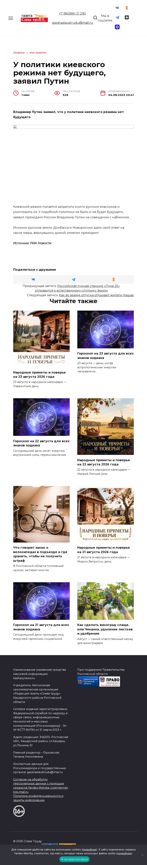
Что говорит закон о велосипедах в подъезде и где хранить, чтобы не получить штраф (40, 554)
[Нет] (142, 855)
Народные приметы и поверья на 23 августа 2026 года (39, 374)
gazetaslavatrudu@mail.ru (72, 23)
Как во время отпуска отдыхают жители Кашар (96, 295)
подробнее (89, 849)
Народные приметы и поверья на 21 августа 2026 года (103, 550)
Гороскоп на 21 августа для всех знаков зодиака (41, 627)
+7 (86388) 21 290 (72, 13)
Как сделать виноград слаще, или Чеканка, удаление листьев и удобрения (105, 629)
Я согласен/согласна (74, 859)
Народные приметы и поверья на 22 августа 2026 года (103, 462)
